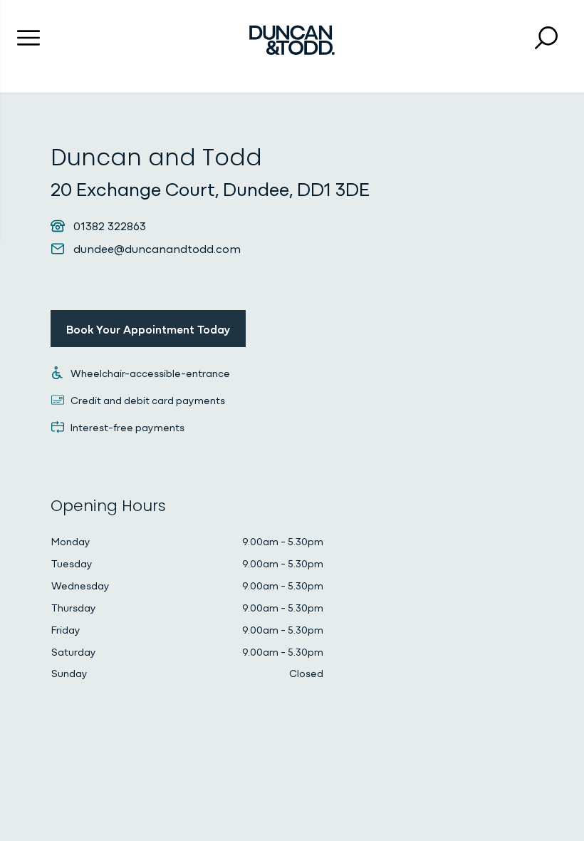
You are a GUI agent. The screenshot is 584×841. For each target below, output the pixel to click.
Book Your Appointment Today (148, 328)
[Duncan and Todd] (292, 40)
